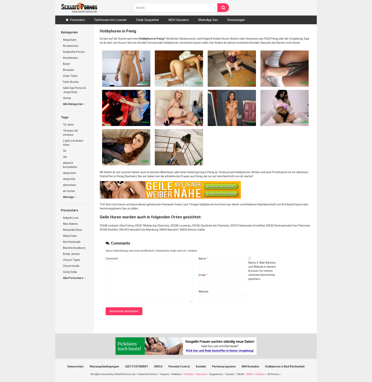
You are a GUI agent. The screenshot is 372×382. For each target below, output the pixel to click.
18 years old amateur (70, 132)
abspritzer (69, 179)
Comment (112, 258)
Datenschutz (75, 366)
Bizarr (66, 63)
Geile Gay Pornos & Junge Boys (74, 90)
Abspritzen (70, 39)
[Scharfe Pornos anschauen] (79, 8)
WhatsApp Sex (208, 20)
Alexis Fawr (70, 235)
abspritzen (69, 173)
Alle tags (69, 197)
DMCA (158, 366)
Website (203, 291)
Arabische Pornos (74, 51)
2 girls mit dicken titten (73, 142)
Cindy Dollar (70, 271)
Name (203, 258)
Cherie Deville (71, 265)
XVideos (259, 374)
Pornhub (188, 374)
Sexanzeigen (236, 20)
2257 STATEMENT (136, 366)
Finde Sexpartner (147, 20)
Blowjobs (68, 69)
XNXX (249, 374)
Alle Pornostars (73, 278)
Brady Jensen (71, 253)
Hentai (67, 98)
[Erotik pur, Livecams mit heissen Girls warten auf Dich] (170, 197)
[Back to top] (359, 370)
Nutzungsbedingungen (104, 366)
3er (65, 156)
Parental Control (179, 366)
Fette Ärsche (71, 81)
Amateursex (70, 45)
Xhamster (201, 374)
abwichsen (69, 185)
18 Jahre (68, 124)
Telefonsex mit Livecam (110, 20)
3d (64, 150)
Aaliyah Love (70, 217)
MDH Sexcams (178, 20)
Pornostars (77, 20)
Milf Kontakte (250, 366)
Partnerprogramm (224, 366)
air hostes (69, 191)
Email (203, 275)
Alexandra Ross (72, 229)
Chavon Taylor (71, 259)
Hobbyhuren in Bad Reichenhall (285, 366)
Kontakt (201, 366)
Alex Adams (70, 223)
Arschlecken (70, 57)
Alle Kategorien (73, 104)
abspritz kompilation (70, 164)
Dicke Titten (70, 75)
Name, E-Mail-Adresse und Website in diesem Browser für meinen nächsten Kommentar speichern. (262, 270)
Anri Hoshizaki (71, 241)
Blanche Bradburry (74, 247)
